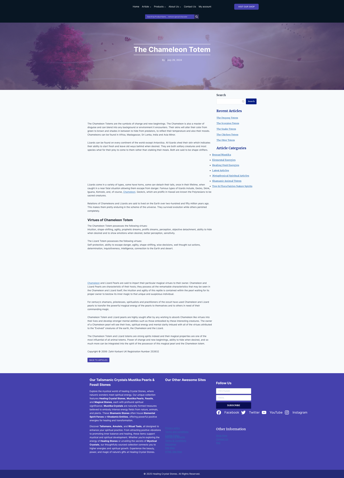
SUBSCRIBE (233, 405)
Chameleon (129, 192)
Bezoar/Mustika (221, 154)
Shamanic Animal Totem (226, 181)
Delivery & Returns (175, 437)
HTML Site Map (173, 451)
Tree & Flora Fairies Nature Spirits (232, 186)
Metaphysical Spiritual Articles (230, 175)
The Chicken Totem (227, 134)
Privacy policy (172, 428)
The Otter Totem (225, 140)
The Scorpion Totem (227, 123)
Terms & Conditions (175, 440)
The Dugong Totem (227, 117)
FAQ (218, 443)
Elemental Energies (224, 160)
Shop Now (221, 435)
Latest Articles (220, 170)
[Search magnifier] (196, 16)
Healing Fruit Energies (225, 165)
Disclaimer (170, 444)
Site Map (170, 448)
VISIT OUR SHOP (246, 7)
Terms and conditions (177, 431)
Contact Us (190, 6)
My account (205, 6)
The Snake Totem (226, 129)
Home (136, 6)
